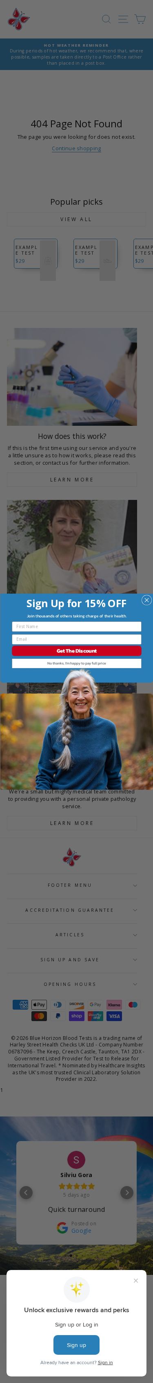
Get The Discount (76, 651)
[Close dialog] (146, 599)
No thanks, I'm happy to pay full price (76, 663)
